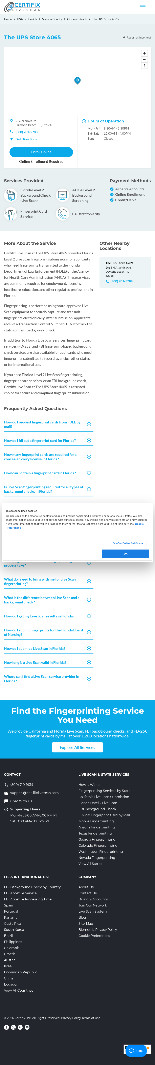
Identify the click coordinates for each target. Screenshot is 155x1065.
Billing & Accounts (93, 899)
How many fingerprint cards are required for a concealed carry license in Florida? (40, 456)
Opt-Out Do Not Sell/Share (128, 543)
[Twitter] (13, 1027)
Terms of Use (91, 1018)
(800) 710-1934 (21, 785)
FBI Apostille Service (20, 893)
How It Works (89, 785)
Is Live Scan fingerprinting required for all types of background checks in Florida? (43, 489)
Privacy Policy (71, 1018)
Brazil (8, 936)
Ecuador (11, 984)
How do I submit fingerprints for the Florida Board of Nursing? (43, 632)
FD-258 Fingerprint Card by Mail (104, 815)
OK (126, 553)
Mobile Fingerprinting (96, 821)
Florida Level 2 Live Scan (98, 803)
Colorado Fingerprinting (98, 846)
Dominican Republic (20, 972)
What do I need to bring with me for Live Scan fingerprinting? (40, 581)
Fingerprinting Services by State (105, 791)
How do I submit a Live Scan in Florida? (34, 648)
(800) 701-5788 (27, 132)
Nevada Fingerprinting (97, 858)
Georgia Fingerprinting (97, 839)
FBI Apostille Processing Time (28, 899)
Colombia (12, 948)
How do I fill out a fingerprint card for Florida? (40, 440)
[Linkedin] (20, 1027)
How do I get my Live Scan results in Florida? (39, 616)
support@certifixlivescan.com (34, 793)
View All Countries (18, 990)
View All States (90, 864)
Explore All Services (77, 747)
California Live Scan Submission (104, 797)
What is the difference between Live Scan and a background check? (41, 599)
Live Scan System (93, 911)
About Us (86, 887)
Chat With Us (21, 801)
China (9, 978)
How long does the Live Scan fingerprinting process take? (38, 562)
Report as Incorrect (139, 37)
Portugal (11, 911)
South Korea (14, 930)
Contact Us (88, 893)
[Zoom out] (144, 59)
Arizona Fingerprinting (97, 827)
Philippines (13, 942)
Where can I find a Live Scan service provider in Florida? (41, 678)
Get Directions (26, 139)
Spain (8, 905)
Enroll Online (41, 152)
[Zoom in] (144, 53)
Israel (8, 966)
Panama (10, 917)
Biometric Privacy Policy (98, 930)
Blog (82, 917)
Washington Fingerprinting (101, 852)
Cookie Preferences (94, 936)
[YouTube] (27, 1027)
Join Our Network (93, 905)
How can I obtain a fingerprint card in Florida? (40, 473)
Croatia (10, 954)
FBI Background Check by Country (32, 887)
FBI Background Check (97, 809)
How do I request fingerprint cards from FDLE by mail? (42, 424)
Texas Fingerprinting (95, 833)
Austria (9, 960)
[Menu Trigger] (142, 6)
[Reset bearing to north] (144, 65)
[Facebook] (6, 1027)
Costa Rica (12, 924)
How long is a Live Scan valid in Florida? (35, 662)
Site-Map (86, 924)
